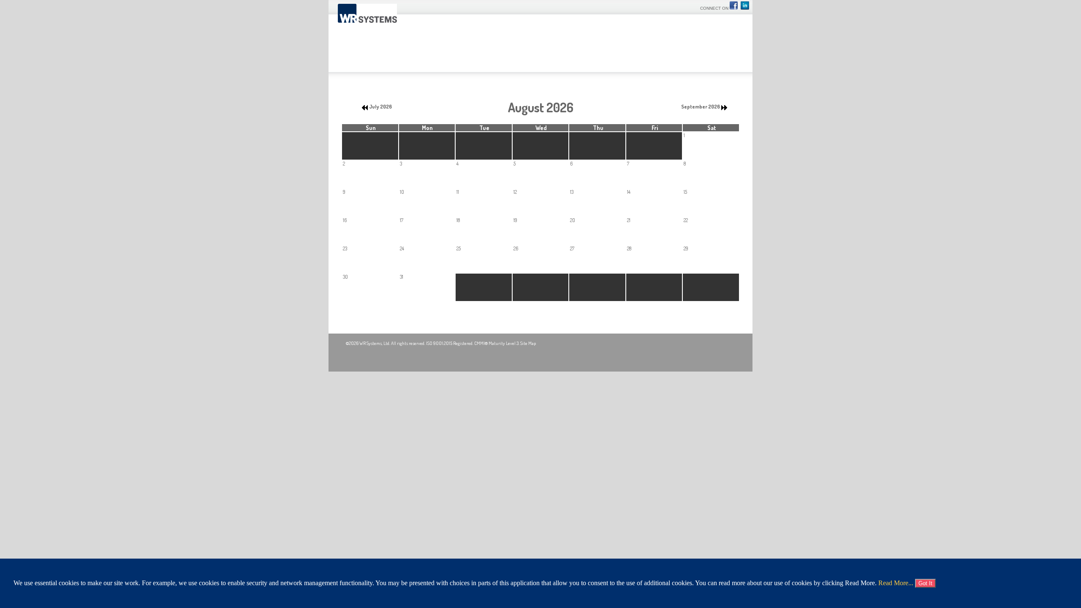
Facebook (734, 5)
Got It (925, 583)
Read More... (895, 582)
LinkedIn (745, 5)
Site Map (528, 343)
